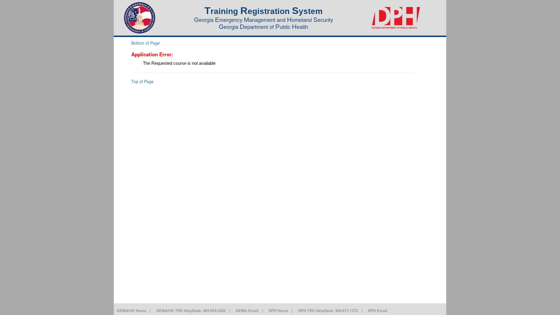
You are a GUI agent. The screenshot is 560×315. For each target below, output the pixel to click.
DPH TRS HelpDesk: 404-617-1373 (328, 310)
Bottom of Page (145, 43)
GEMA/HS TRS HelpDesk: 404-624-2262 (191, 310)
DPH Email (377, 310)
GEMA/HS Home (131, 310)
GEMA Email (247, 310)
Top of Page (142, 81)
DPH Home (278, 310)
